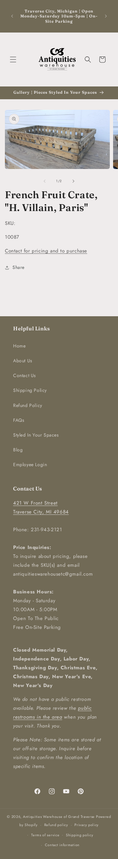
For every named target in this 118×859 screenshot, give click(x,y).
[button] (13, 59)
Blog (18, 449)
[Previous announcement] (12, 16)
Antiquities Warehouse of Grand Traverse (59, 816)
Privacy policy (86, 824)
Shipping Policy (30, 390)
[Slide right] (73, 181)
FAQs (18, 420)
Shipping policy (79, 835)
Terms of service (45, 835)
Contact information (62, 844)
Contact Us (24, 375)
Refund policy (56, 824)
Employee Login (30, 464)
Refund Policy (27, 405)
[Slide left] (44, 181)
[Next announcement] (106, 16)
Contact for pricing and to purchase (46, 250)
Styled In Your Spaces (36, 435)
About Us (22, 360)
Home (19, 346)
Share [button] (18, 267)
